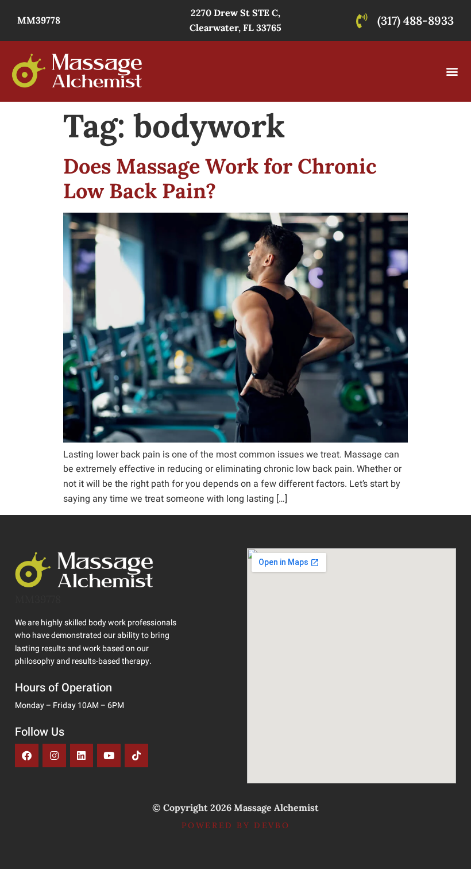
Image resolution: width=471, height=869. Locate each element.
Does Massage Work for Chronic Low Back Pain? (220, 178)
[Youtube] (109, 755)
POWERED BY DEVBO (236, 825)
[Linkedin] (82, 755)
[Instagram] (54, 755)
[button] (452, 70)
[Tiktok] (136, 755)
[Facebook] (26, 755)
